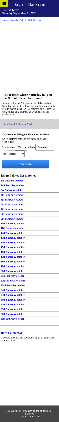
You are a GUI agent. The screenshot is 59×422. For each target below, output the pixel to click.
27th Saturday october (13, 304)
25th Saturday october (13, 295)
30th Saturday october (13, 314)
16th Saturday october (13, 252)
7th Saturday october (12, 209)
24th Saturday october (13, 290)
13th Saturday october (13, 237)
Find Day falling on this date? (37, 410)
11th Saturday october (13, 228)
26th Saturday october (13, 299)
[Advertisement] (29, 60)
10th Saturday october (13, 223)
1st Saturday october (12, 180)
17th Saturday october (13, 256)
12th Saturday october (13, 233)
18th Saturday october (13, 261)
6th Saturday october (12, 204)
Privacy (29, 413)
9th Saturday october (12, 218)
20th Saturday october (13, 271)
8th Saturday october (12, 214)
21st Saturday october (12, 276)
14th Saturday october (13, 242)
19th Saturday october (13, 266)
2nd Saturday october (12, 185)
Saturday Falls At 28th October (25, 20)
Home (5, 20)
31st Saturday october (12, 318)
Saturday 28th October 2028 (17, 124)
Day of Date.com (29, 4)
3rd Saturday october (12, 190)
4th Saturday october (12, 195)
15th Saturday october (13, 247)
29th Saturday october (13, 309)
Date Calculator (11, 333)
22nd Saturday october (13, 280)
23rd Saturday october (13, 285)
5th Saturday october (12, 199)
